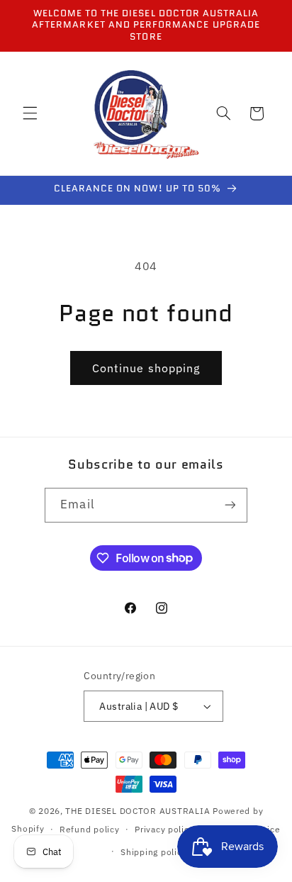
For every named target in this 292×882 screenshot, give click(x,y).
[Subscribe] (229, 505)
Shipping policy (153, 852)
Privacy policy (164, 829)
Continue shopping (146, 368)
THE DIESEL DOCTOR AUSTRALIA (139, 810)
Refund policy (90, 829)
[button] (29, 113)
